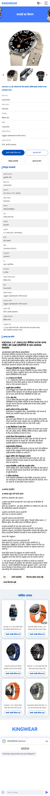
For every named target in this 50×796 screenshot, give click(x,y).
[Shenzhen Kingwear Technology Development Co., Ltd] (9, 3)
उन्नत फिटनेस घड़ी (9, 582)
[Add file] (3, 792)
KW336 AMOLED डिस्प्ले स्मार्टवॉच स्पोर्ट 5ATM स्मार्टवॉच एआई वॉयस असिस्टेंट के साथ (13, 667)
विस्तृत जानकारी (13, 161)
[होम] (25, 732)
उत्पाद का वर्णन (36, 161)
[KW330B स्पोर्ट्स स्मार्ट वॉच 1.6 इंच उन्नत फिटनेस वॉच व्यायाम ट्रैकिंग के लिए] (37, 691)
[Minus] (46, 741)
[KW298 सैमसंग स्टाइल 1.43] (37, 612)
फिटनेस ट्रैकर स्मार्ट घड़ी (35, 577)
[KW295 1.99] (13, 691)
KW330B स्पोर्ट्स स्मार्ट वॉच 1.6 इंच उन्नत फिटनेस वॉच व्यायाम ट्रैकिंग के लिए (37, 706)
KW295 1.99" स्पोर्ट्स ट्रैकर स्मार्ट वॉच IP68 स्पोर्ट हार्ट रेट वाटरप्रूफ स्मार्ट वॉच (13, 706)
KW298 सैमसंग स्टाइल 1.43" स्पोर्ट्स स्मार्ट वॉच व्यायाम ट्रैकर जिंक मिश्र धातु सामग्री (37, 628)
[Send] (47, 792)
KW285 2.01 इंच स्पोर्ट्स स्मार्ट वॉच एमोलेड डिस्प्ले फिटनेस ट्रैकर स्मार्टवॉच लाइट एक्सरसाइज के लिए (13, 628)
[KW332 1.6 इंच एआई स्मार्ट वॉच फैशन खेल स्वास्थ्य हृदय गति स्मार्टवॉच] (37, 652)
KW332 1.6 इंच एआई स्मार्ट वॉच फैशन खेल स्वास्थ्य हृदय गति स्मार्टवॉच (37, 667)
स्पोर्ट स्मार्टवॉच (16, 577)
